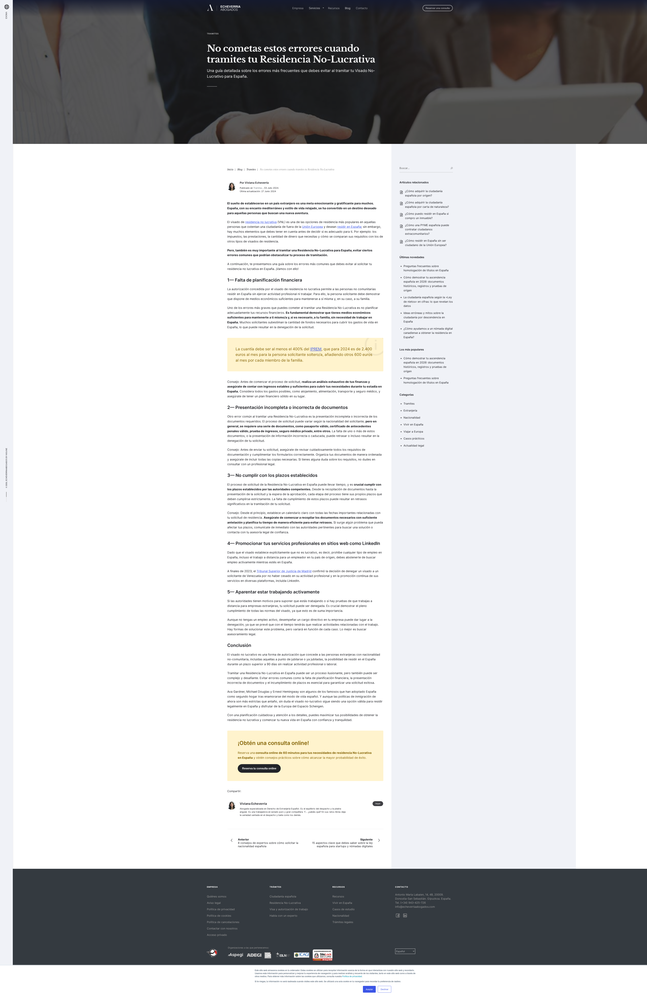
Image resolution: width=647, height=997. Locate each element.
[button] (322, 8)
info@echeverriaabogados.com (415, 906)
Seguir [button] (377, 804)
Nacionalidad (412, 417)
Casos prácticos (414, 438)
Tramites (409, 403)
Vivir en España (413, 424)
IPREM (315, 349)
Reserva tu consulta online (259, 768)
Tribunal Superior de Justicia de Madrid (284, 571)
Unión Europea (312, 226)
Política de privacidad (352, 976)
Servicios (314, 8)
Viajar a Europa (413, 431)
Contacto (361, 8)
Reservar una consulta (438, 8)
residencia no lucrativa (261, 222)
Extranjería (410, 410)
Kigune (6, 451)
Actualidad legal (414, 445)
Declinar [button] (384, 989)
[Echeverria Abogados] (224, 8)
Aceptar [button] (369, 989)
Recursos (334, 8)
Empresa (297, 8)
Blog (347, 8)
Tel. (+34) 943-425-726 (410, 902)
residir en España (349, 226)
